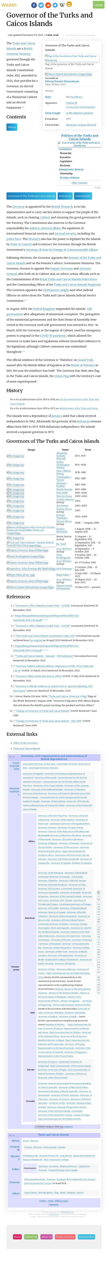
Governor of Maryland (50, 944)
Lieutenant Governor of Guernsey (39, 764)
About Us (46, 1236)
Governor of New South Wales (73, 1087)
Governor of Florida (60, 940)
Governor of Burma (66, 969)
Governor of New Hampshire (57, 947)
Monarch (34, 239)
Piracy (26, 1140)
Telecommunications (34, 1179)
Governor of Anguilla (33, 773)
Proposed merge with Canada (62, 1170)
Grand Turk (85, 360)
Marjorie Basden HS (32, 1159)
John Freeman (64, 568)
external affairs (50, 228)
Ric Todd (61, 544)
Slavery (34, 1140)
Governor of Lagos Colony (70, 827)
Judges (64, 290)
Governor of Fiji (57, 1103)
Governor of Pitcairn (58, 793)
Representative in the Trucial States (55, 1056)
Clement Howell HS (48, 1155)
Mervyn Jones (64, 496)
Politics (16, 1169)
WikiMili (9, 4)
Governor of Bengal (53, 1012)
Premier (43, 1170)
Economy (15, 1182)
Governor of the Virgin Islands (48, 785)
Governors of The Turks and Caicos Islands (31, 196)
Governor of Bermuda (45, 777)
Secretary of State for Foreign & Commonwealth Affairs (61, 249)
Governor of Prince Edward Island (67, 920)
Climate (28, 1147)
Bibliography (61, 1201)
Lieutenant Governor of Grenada (54, 876)
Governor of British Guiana (72, 880)
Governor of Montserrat (34, 793)
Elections (43, 1166)
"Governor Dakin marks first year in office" (38, 676)
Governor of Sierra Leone (66, 847)
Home (17, 1236)
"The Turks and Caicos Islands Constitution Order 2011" (45, 635)
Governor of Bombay (75, 1012)
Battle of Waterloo (83, 365)
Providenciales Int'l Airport (81, 1179)
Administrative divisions (71, 169)
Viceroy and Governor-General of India (71, 1005)
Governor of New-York (56, 951)
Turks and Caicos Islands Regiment (77, 284)
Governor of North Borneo (73, 1036)
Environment (50, 1147)
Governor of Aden (46, 969)
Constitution (65, 149)
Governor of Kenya (47, 827)
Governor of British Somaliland (63, 859)
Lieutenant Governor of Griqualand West (69, 823)
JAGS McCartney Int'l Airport (38, 1183)
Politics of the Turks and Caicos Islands (79, 137)
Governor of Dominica (49, 888)
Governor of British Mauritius (53, 815)
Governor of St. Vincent (61, 900)
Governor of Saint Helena (53, 801)
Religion (71, 1192)
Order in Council (21, 244)
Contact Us (31, 1236)
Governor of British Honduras (52, 884)
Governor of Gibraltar (74, 789)
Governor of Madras (48, 1016)
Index (51, 1201)
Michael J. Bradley (61, 484)
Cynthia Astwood (65, 499)
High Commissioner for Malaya (64, 1032)
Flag (56, 1192)
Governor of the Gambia (62, 820)
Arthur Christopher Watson (63, 465)
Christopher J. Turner (63, 478)
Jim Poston (62, 505)
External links (83, 196)
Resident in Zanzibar (82, 863)
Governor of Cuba (77, 884)
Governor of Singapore (75, 1052)
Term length (52, 113)
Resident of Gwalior (55, 1024)
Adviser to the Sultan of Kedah (63, 993)
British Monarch (62, 206)
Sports (80, 1192)
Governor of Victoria (59, 1099)
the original (35, 640)
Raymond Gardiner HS (84, 1155)
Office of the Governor (25, 743)
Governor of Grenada (70, 892)
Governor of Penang (75, 1044)
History (12, 127)
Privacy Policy (86, 1236)
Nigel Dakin (62, 574)
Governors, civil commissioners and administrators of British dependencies (54, 757)
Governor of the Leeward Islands (65, 896)
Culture (16, 1193)
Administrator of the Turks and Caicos (78, 408)
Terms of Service (65, 1236)
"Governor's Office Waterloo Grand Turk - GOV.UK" (42, 605)
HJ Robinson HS (30, 1155)
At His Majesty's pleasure (79, 113)
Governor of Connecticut (68, 936)
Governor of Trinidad (48, 908)
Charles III (71, 102)
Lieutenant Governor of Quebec (53, 924)
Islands (61, 1147)
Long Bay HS (66, 1155)
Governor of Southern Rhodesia (67, 839)
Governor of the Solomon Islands (54, 1111)
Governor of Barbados (75, 873)
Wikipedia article (67, 1212)
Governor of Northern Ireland (52, 1077)
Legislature (84, 1166)
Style (48, 96)
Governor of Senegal (69, 843)
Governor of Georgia (82, 940)
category (68, 1126)
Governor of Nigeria (48, 843)
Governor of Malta (54, 1073)
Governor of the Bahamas (50, 873)
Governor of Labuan (53, 1028)
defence (35, 228)
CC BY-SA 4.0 (54, 1214)
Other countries (79, 183)
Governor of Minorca (76, 1073)
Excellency (76, 96)
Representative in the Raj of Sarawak (56, 1048)
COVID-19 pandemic (53, 335)
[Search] (69, 4)
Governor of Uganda (61, 863)
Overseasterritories (14, 791)
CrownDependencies (14, 766)
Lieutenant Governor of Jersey (43, 768)
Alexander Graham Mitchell (81, 124)
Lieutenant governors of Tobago (75, 904)
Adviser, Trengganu (69, 1001)
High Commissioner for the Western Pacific (59, 1119)
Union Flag (61, 376)
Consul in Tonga (81, 1115)
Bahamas (83, 421)
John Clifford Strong (63, 472)
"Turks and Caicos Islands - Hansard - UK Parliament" (44, 656)
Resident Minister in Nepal (51, 1040)
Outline (42, 1201)
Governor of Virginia (65, 963)
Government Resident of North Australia (58, 1091)
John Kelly (62, 492)
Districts (37, 1147)
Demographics (45, 1192)
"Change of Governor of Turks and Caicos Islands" (42, 710)
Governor (18, 206)
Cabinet (45, 217)
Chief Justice (51, 290)
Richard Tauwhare (61, 516)
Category (53, 1204)
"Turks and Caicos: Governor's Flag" (67, 696)
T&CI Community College (56, 1159)
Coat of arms (30, 1192)
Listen (98, 4)
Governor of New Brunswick (62, 916)
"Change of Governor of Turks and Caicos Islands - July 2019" (48, 721)
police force (13, 239)
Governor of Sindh (68, 1016)
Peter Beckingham (63, 556)
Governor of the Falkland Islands (47, 789)
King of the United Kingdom (81, 107)
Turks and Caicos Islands (26, 748)
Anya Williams (64, 548)
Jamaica (56, 416)
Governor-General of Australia (53, 1083)
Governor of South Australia (65, 1095)
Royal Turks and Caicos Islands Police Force (68, 279)
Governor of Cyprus (47, 1062)
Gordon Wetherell (61, 530)
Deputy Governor (61, 268)
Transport (62, 1179)
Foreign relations (69, 177)
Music (63, 1192)
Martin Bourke (64, 489)
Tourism (51, 1179)
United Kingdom (44, 308)
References (65, 196)
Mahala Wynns (64, 509)
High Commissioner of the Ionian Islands (70, 1066)
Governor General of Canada (51, 912)
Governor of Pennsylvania (60, 955)
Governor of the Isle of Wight (52, 1070)
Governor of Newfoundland (73, 908)
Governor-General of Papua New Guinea (66, 1107)
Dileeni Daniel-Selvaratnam (62, 81)
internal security (65, 233)
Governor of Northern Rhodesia (65, 835)
